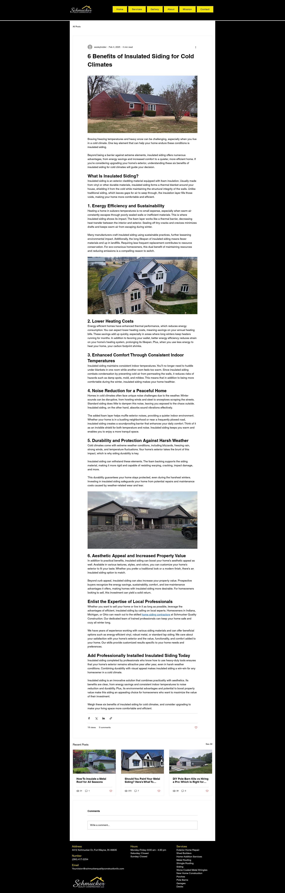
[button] (137, 9)
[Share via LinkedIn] (103, 718)
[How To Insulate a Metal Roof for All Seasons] (94, 762)
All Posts (77, 26)
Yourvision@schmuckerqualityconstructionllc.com (98, 868)
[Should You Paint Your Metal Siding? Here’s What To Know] (142, 762)
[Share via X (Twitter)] (96, 718)
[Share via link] (110, 718)
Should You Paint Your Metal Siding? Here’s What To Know (142, 780)
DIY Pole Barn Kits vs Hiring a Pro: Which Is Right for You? (190, 780)
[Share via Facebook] (89, 718)
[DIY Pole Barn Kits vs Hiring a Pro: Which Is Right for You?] (190, 762)
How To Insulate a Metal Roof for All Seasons (91, 780)
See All (209, 744)
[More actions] (195, 47)
